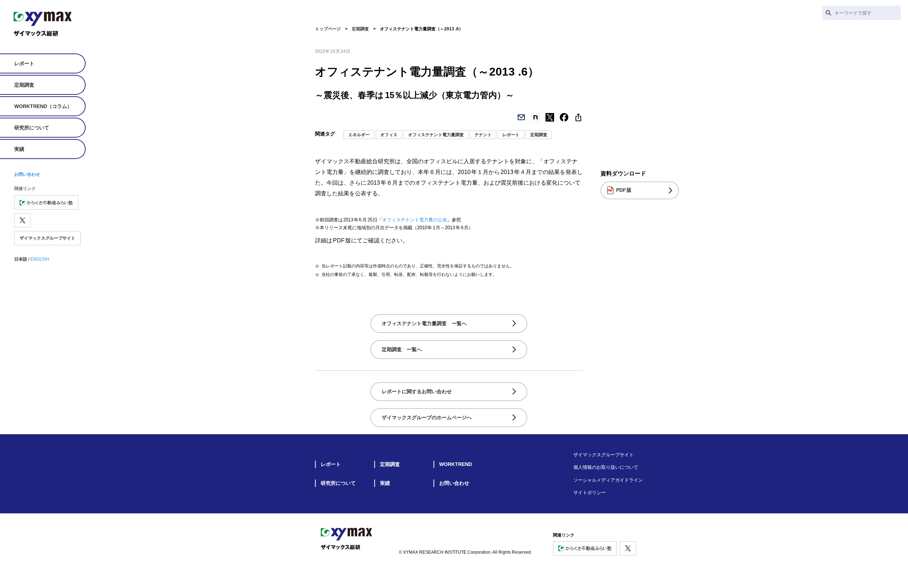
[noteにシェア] (535, 117)
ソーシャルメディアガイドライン (608, 480)
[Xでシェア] (550, 117)
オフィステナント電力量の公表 (414, 219)
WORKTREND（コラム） (43, 106)
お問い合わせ (27, 174)
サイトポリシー (589, 492)
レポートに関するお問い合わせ (417, 391)
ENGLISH (39, 259)
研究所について (31, 127)
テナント (483, 134)
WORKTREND (455, 464)
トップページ (328, 28)
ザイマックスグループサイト (47, 238)
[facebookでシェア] (564, 117)
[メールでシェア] (521, 117)
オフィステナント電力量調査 (436, 134)
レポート (24, 63)
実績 (19, 149)
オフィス (388, 134)
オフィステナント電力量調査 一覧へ (424, 323)
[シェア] (578, 117)
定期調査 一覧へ (402, 349)
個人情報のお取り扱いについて (605, 467)
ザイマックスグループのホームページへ (427, 417)
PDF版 (624, 190)
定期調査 (24, 85)
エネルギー (359, 134)
